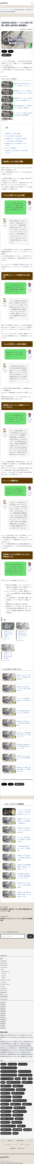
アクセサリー (3, 961)
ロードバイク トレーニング (9, 1071)
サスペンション (5, 971)
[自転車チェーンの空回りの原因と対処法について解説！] (7, 626)
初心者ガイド (3, 992)
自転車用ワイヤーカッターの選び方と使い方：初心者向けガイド (16, 1041)
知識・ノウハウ (4, 994)
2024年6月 (3, 1006)
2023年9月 (3, 1021)
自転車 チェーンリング (20, 1100)
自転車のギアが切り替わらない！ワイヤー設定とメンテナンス (16, 1035)
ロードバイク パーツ (25, 1071)
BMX (1, 958)
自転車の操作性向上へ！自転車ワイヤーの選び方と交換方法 (15, 1043)
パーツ (6, 9)
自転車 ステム (5, 1093)
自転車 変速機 (17, 1129)
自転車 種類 (28, 1129)
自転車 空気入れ (6, 1133)
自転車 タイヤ (17, 1097)
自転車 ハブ (5, 1104)
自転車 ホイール (17, 1122)
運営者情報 (12, 1148)
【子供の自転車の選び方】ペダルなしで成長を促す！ (24, 848)
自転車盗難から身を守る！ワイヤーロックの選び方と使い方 (15, 1052)
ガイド (3, 1064)
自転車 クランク (6, 1086)
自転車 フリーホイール (20, 1111)
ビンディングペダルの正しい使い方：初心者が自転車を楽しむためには (24, 812)
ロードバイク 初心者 (7, 1079)
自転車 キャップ (27, 1082)
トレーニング (3, 967)
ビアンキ (3, 982)
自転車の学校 (10, 1163)
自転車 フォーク (6, 1111)
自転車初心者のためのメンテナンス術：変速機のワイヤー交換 (16, 1056)
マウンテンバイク (4, 984)
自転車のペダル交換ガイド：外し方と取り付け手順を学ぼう (24, 830)
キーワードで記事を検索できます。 (10, 932)
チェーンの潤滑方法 (11, 148)
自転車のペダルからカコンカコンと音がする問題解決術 (24, 885)
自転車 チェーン (6, 1100)
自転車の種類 (3, 996)
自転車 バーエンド (7, 1108)
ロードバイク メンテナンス (9, 1075)
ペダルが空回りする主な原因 (13, 136)
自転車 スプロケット (18, 1093)
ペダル (11, 9)
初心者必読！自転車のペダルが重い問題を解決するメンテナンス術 (22, 634)
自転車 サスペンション (8, 1089)
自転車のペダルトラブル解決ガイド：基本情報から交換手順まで (24, 821)
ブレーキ (3, 975)
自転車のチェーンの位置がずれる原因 (16, 138)
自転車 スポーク (6, 1097)
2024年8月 (3, 1002)
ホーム (2, 9)
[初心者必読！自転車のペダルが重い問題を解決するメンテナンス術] (22, 626)
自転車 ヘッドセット (7, 1119)
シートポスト (12, 1064)
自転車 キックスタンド (14, 1082)
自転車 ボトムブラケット (8, 1126)
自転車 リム (22, 1126)
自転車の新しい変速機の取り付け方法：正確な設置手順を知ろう (16, 1054)
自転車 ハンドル (16, 1104)
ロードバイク (3, 990)
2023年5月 (3, 1028)
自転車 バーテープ (20, 1108)
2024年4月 (3, 1011)
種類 (3, 1082)
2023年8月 (3, 1023)
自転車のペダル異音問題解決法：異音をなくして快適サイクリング (24, 867)
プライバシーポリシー (6, 1161)
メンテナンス (3, 988)
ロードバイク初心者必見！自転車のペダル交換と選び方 (24, 839)
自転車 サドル (21, 1089)
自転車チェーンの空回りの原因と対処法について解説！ (8, 633)
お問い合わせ (21, 1148)
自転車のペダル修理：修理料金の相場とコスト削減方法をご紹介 (24, 894)
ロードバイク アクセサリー (9, 1068)
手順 (30, 1079)
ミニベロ (2, 986)
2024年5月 (3, 1009)
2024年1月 (3, 1017)
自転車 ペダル (6, 55)
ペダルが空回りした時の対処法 (14, 141)
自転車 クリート (18, 1086)
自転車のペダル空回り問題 (13, 133)
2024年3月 (3, 1013)
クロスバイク (3, 963)
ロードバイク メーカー (25, 1075)
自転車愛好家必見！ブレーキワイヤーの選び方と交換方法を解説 (16, 1050)
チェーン (3, 973)
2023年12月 (3, 1019)
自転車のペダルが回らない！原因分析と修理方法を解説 (8, 655)
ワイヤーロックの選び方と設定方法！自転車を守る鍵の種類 (15, 1045)
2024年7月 (3, 1004)
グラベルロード (4, 965)
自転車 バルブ (27, 1104)
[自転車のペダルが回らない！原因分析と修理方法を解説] (7, 648)
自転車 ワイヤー (6, 1129)
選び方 (15, 1133)
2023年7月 (3, 1025)
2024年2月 (3, 1015)
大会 (24, 1079)
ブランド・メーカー (5, 979)
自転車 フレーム (6, 1115)
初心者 (18, 1079)
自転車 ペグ (19, 1119)
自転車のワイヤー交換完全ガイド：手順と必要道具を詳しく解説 (16, 1048)
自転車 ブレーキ (18, 1115)
